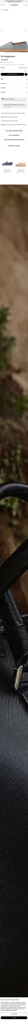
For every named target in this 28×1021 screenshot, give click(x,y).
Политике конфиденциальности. (9, 1010)
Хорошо (14, 1017)
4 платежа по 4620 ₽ (7, 62)
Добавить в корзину (12, 74)
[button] (25, 30)
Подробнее (14, 1014)
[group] (14, 1)
